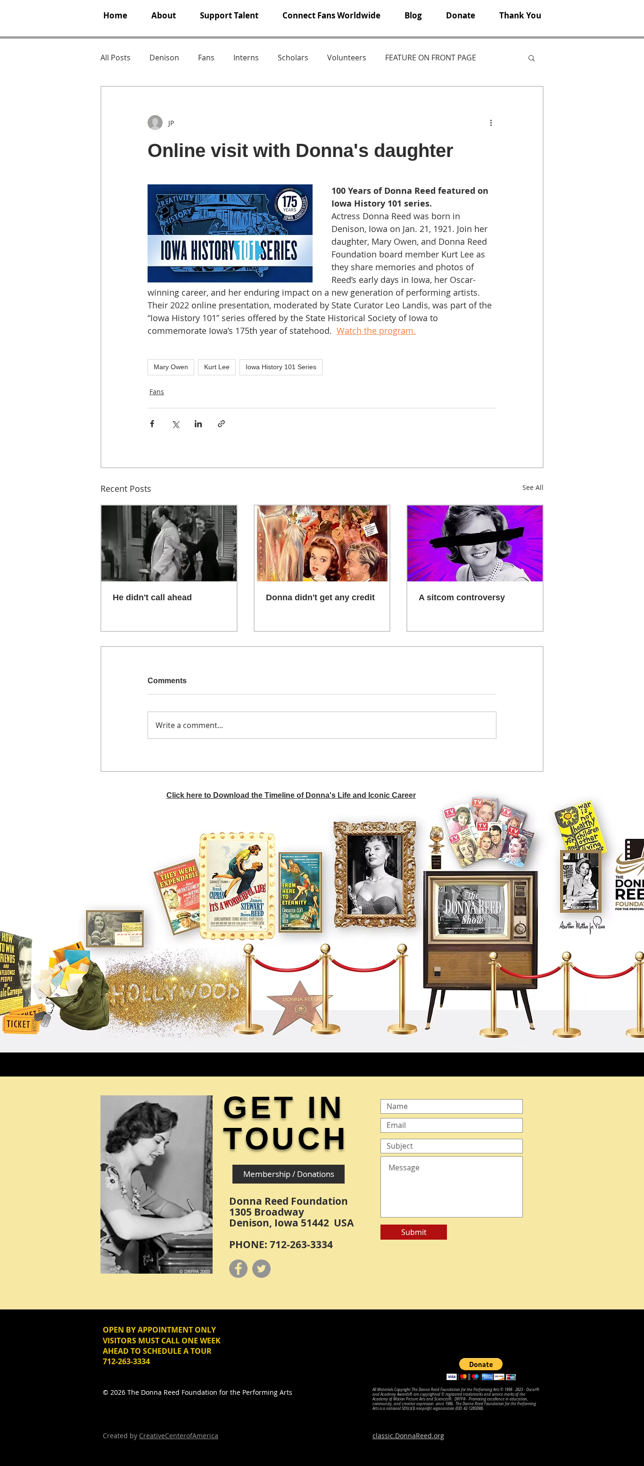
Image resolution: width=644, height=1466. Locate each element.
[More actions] (490, 122)
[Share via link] (221, 423)
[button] (163, 15)
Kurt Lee (217, 367)
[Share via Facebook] (152, 423)
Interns (246, 57)
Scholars (293, 57)
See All (533, 487)
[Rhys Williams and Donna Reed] (169, 543)
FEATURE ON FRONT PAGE (430, 57)
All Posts (115, 57)
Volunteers (346, 57)
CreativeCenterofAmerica (178, 1435)
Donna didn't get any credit (320, 597)
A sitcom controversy (462, 597)
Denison (164, 57)
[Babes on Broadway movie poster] (322, 543)
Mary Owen (171, 367)
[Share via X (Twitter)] (175, 423)
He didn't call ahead (152, 597)
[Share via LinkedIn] (198, 423)
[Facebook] (238, 1268)
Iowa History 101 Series (281, 367)
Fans (206, 57)
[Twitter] (261, 1268)
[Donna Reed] (475, 543)
